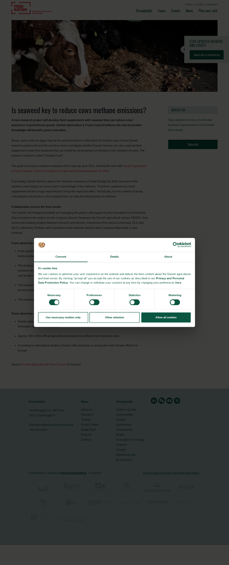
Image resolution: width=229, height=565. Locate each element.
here (178, 282)
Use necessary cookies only (63, 317)
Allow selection (114, 317)
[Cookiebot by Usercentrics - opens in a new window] (175, 245)
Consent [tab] (60, 256)
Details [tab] (114, 256)
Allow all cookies (166, 317)
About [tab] (168, 256)
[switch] (94, 302)
